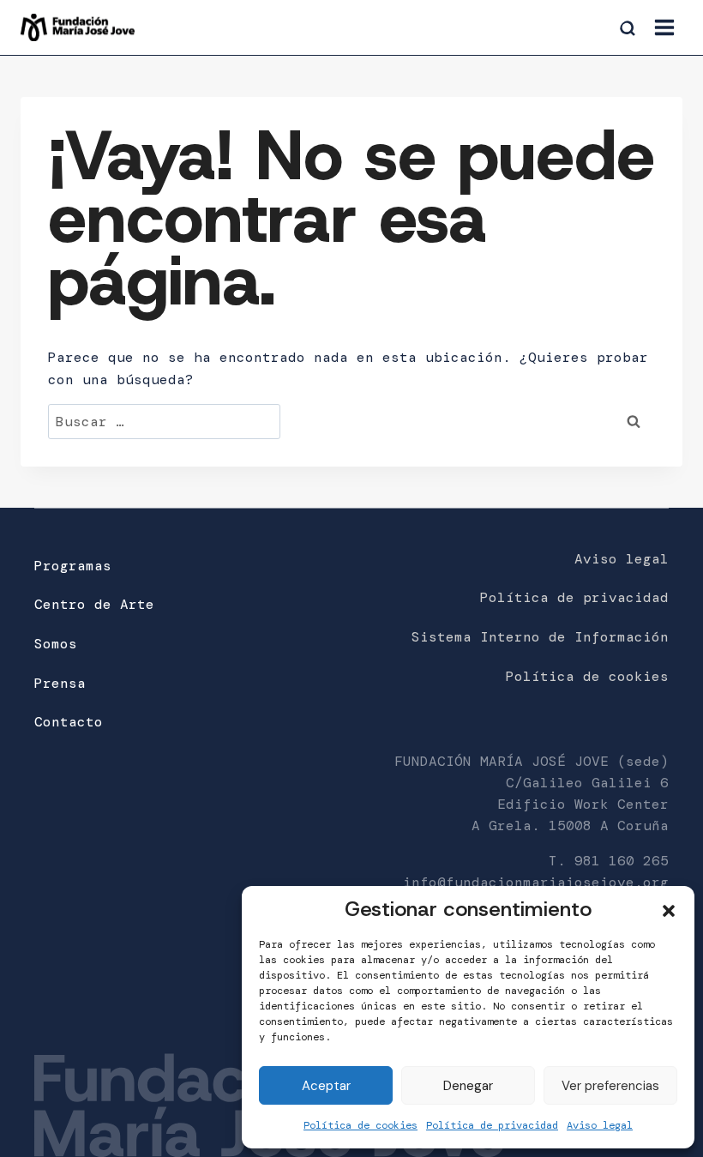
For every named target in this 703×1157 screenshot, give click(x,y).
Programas (72, 566)
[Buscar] (628, 29)
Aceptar (326, 1085)
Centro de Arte (94, 604)
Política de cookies (360, 1125)
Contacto (68, 722)
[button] (668, 909)
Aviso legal (600, 1125)
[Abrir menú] (664, 27)
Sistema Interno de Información (540, 637)
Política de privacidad (492, 1125)
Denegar (468, 1085)
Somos (55, 644)
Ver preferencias (610, 1085)
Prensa (60, 683)
